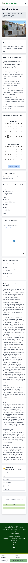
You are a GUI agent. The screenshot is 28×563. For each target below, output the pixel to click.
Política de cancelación (14, 536)
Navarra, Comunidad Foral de (14, 13)
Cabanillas (14, 16)
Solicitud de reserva (18, 560)
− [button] (5, 234)
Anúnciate (14, 535)
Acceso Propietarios (14, 533)
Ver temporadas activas (14, 166)
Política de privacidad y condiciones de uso (14, 538)
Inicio (4, 13)
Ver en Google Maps (7, 227)
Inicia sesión (16, 499)
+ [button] (5, 232)
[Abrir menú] (25, 3)
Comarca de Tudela (9, 15)
